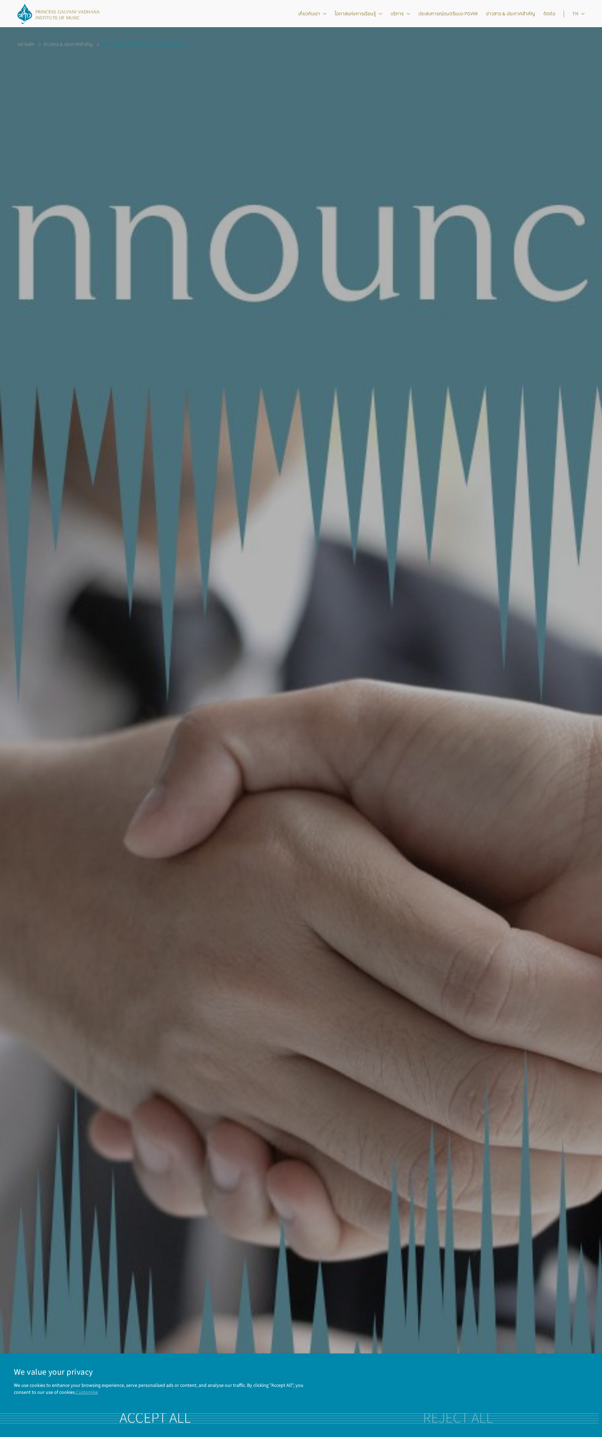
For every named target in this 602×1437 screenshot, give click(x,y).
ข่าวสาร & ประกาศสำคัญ (510, 14)
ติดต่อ (549, 14)
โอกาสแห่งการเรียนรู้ (355, 14)
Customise (87, 1392)
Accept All (155, 1418)
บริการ (397, 14)
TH (575, 14)
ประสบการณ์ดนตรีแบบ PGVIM (448, 14)
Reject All (458, 1418)
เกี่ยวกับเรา (309, 14)
